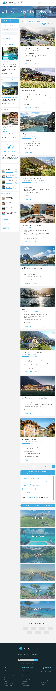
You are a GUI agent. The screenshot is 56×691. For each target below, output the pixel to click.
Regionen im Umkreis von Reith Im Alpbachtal (36, 472)
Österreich (35, 50)
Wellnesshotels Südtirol (45, 680)
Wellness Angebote (8, 677)
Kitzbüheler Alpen (28, 489)
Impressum (6, 685)
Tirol (30, 50)
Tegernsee (26, 482)
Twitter (20, 654)
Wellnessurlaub (6, 225)
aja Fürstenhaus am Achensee (32, 268)
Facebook (27, 654)
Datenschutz (12, 685)
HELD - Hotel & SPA (28, 134)
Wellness (13, 225)
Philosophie (24, 683)
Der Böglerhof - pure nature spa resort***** (37, 49)
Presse (5, 670)
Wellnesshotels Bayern (45, 673)
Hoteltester (24, 674)
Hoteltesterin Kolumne (26, 677)
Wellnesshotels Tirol (44, 677)
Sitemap (42, 684)
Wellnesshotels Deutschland (46, 671)
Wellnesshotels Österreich (46, 675)
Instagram (35, 654)
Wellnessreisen (6, 228)
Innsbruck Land (40, 489)
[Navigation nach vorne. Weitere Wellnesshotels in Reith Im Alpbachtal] (53, 466)
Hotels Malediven (44, 682)
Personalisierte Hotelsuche (9, 675)
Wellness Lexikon (7, 679)
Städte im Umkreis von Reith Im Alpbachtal (39, 505)
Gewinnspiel (6, 681)
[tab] (37, 472)
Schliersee (36, 482)
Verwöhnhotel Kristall (29, 439)
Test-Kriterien (24, 670)
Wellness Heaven (25, 681)
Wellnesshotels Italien (45, 678)
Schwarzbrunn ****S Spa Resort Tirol (34, 352)
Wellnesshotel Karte (8, 672)
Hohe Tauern (27, 492)
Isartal (25, 485)
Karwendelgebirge (35, 485)
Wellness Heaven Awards (27, 679)
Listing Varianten (25, 685)
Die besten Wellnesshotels (9, 674)
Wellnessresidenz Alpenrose (31, 178)
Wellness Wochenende (7, 223)
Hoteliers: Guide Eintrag (8, 683)
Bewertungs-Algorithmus (27, 672)
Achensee (26, 478)
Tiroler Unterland (37, 478)
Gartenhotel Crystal (29, 90)
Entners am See (27, 310)
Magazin (24, 675)
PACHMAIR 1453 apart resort (32, 225)
